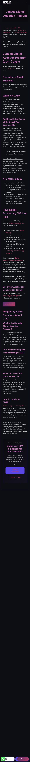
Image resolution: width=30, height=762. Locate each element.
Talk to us (24, 759)
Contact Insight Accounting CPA (13, 406)
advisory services (21, 32)
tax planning (7, 32)
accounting (21, 30)
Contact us (10, 68)
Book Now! (9, 304)
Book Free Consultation (15, 470)
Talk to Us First (15, 477)
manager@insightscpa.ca (11, 296)
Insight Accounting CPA (12, 28)
